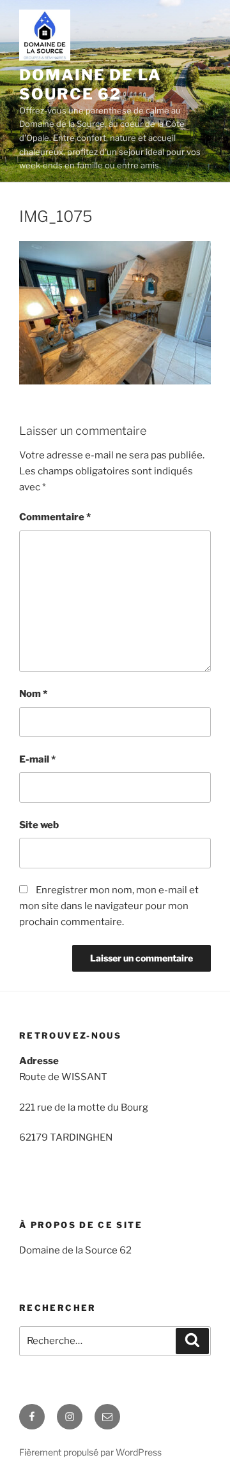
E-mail (37, 759)
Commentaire (55, 517)
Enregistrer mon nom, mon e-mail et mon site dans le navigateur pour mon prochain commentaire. (109, 906)
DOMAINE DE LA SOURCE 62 (90, 84)
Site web (39, 825)
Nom (33, 693)
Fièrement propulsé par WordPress (90, 1452)
